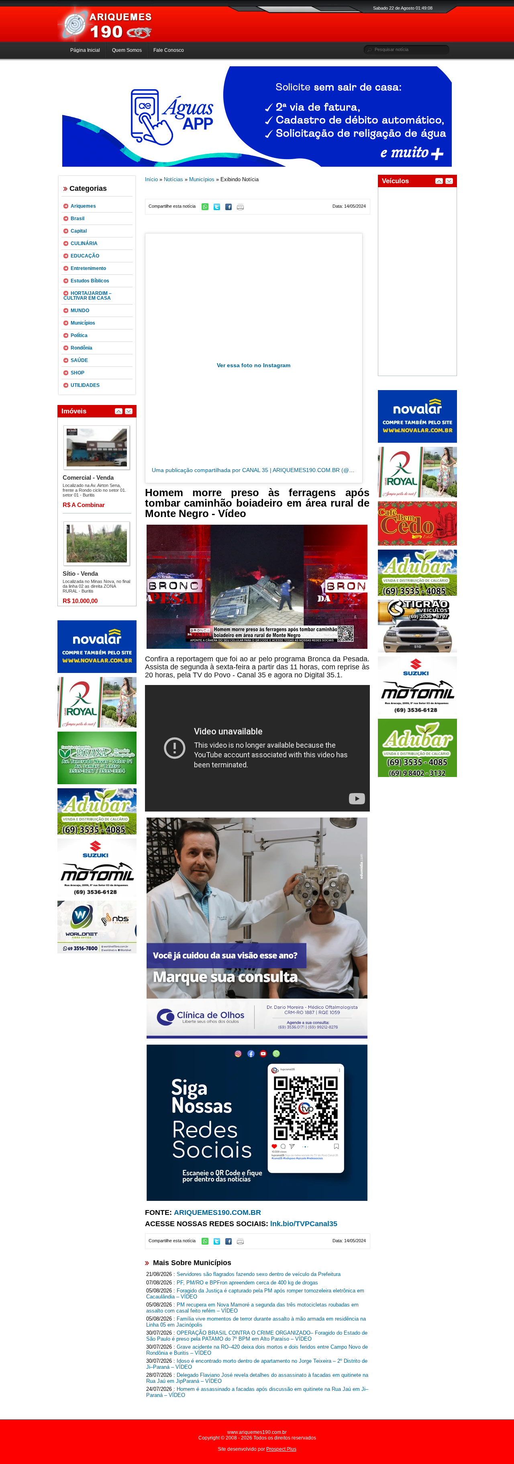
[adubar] (97, 833)
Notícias (173, 179)
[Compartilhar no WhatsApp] (207, 208)
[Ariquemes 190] (105, 40)
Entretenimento (88, 268)
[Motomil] (97, 895)
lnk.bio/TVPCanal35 (303, 1224)
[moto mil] (417, 713)
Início (151, 179)
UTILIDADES (85, 385)
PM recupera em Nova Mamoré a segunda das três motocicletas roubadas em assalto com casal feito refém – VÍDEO (252, 1308)
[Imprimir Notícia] (242, 208)
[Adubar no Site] (417, 594)
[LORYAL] (97, 726)
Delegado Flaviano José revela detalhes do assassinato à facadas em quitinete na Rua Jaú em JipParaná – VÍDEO (257, 1378)
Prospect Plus (281, 1449)
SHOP (77, 373)
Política (79, 335)
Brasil (77, 218)
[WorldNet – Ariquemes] (97, 952)
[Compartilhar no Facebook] (230, 208)
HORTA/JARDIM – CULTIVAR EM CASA (87, 295)
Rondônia (81, 348)
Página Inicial (85, 50)
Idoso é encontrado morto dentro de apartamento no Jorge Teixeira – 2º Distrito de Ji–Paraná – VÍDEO (256, 1364)
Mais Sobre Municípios (192, 1263)
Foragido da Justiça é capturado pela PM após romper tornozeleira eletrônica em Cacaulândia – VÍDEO (255, 1294)
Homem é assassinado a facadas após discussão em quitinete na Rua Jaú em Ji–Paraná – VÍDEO (257, 1392)
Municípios (83, 323)
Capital (79, 231)
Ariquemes (83, 206)
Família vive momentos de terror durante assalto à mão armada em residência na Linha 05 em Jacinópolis (256, 1322)
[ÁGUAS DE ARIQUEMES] (257, 165)
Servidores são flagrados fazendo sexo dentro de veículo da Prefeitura (259, 1274)
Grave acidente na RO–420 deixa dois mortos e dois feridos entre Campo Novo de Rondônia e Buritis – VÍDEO (257, 1350)
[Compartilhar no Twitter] (219, 208)
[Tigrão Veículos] (417, 651)
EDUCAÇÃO (85, 256)
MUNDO (80, 310)
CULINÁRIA (84, 243)
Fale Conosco (168, 50)
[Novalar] (97, 671)
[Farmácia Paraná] (97, 782)
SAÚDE (79, 360)
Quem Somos (127, 50)
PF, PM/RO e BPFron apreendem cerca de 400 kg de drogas (247, 1283)
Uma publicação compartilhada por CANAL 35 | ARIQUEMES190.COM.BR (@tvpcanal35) (265, 470)
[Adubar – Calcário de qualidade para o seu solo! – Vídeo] (417, 775)
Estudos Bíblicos (90, 281)
